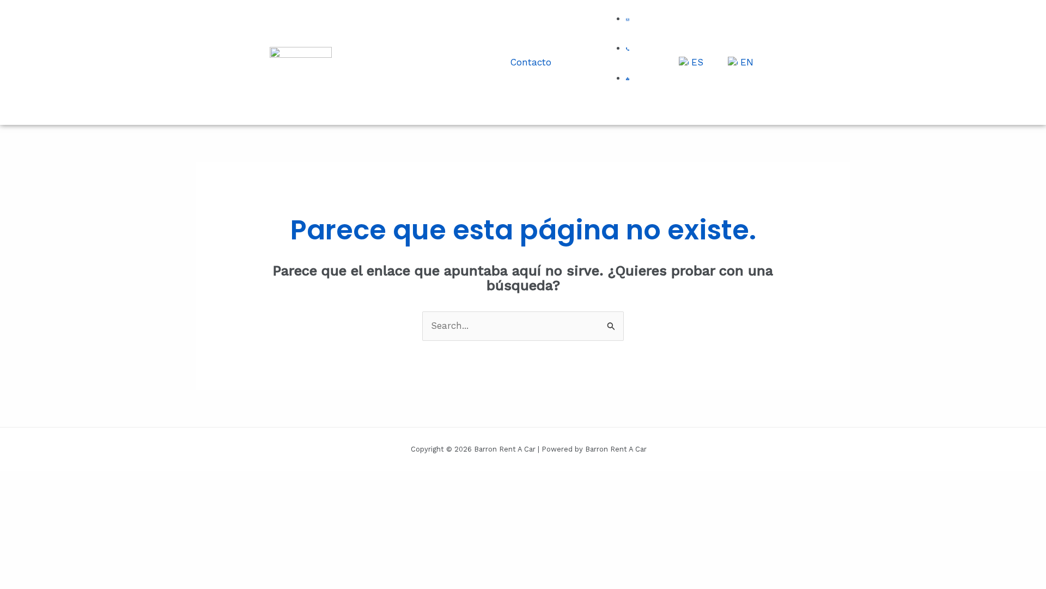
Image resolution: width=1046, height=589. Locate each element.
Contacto (530, 62)
